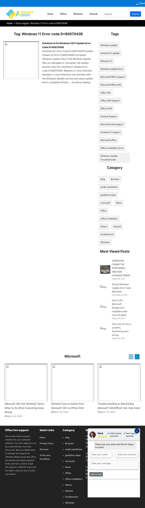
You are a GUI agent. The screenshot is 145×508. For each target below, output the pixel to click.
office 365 (106, 92)
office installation (109, 218)
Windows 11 (106, 61)
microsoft (105, 202)
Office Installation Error (112, 148)
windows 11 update (110, 53)
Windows (78, 14)
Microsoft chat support (112, 124)
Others (104, 226)
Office (63, 14)
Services (44, 449)
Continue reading (81, 82)
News (119, 202)
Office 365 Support (110, 100)
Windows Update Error (112, 69)
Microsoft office (108, 140)
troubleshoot (107, 234)
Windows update (109, 45)
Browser (115, 179)
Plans (42, 437)
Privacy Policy (47, 443)
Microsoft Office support (113, 77)
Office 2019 (106, 108)
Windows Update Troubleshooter (109, 158)
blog (103, 179)
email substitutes (109, 187)
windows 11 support (111, 132)
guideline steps (108, 195)
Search (135, 14)
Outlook (93, 14)
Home (50, 14)
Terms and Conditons (45, 457)
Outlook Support (109, 116)
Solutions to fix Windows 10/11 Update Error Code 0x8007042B (66, 45)
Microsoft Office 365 (111, 84)
